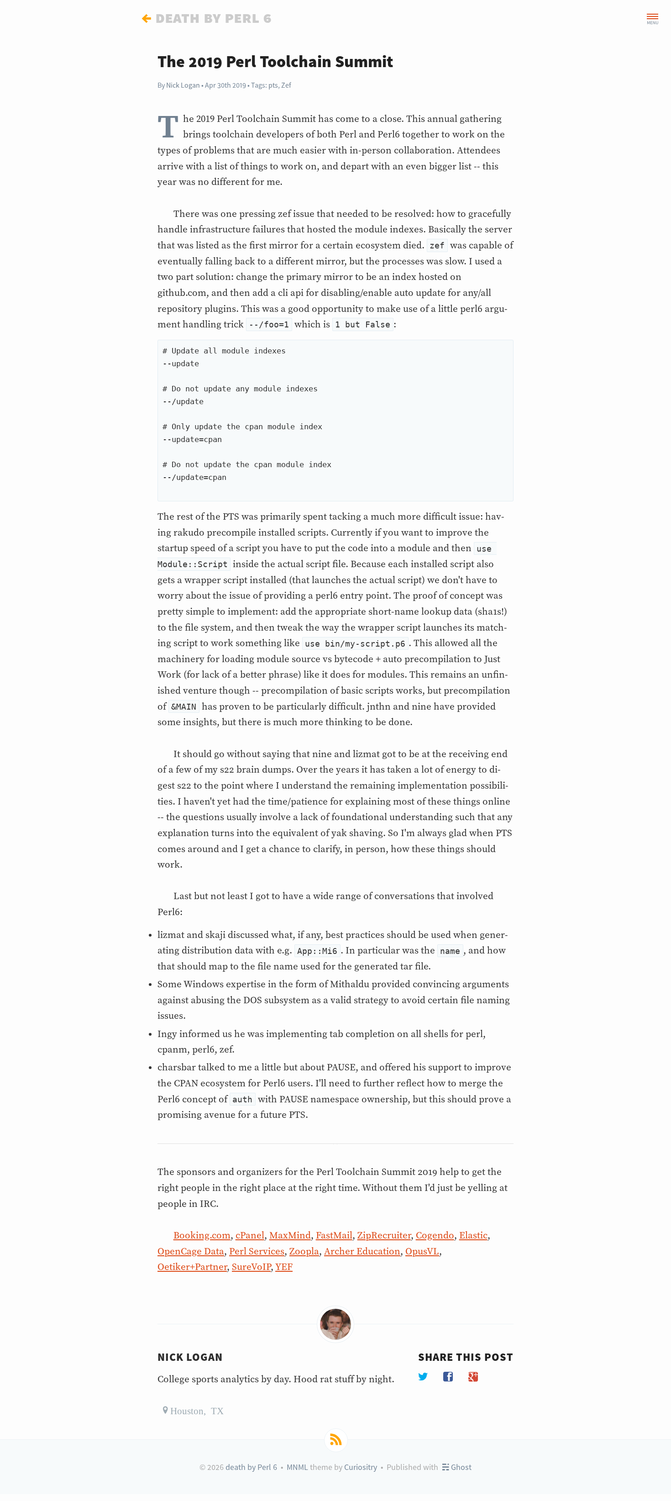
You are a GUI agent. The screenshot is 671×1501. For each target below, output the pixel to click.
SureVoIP (251, 1267)
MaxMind (290, 1236)
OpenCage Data (190, 1252)
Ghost (460, 1467)
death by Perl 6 (251, 1467)
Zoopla (304, 1252)
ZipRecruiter (384, 1236)
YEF (284, 1267)
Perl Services (256, 1252)
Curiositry (360, 1467)
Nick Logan (183, 85)
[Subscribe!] (336, 1440)
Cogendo (435, 1236)
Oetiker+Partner (192, 1267)
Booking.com (202, 1236)
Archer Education (362, 1252)
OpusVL (422, 1252)
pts (273, 85)
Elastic (473, 1236)
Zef (286, 85)
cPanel (250, 1236)
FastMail (334, 1236)
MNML (297, 1467)
